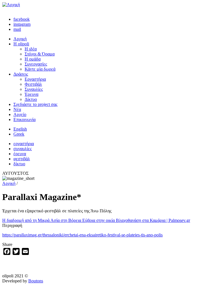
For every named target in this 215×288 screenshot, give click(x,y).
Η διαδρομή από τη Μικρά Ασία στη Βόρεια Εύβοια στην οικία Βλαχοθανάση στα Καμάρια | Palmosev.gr (96, 220)
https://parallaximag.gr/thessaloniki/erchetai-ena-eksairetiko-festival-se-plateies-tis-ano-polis (82, 235)
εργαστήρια (23, 143)
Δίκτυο (31, 99)
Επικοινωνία (24, 119)
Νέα (17, 109)
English (20, 129)
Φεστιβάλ (33, 84)
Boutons (35, 280)
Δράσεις (20, 74)
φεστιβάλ (21, 158)
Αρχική (20, 38)
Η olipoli (21, 43)
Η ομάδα (33, 59)
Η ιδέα (31, 49)
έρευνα (19, 153)
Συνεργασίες (36, 64)
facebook (21, 19)
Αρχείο (19, 114)
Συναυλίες (34, 89)
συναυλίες (22, 148)
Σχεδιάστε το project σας (35, 104)
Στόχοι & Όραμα (40, 54)
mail (17, 29)
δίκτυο (19, 163)
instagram (22, 24)
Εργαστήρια (35, 79)
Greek (18, 134)
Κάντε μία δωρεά (40, 69)
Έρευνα (31, 94)
